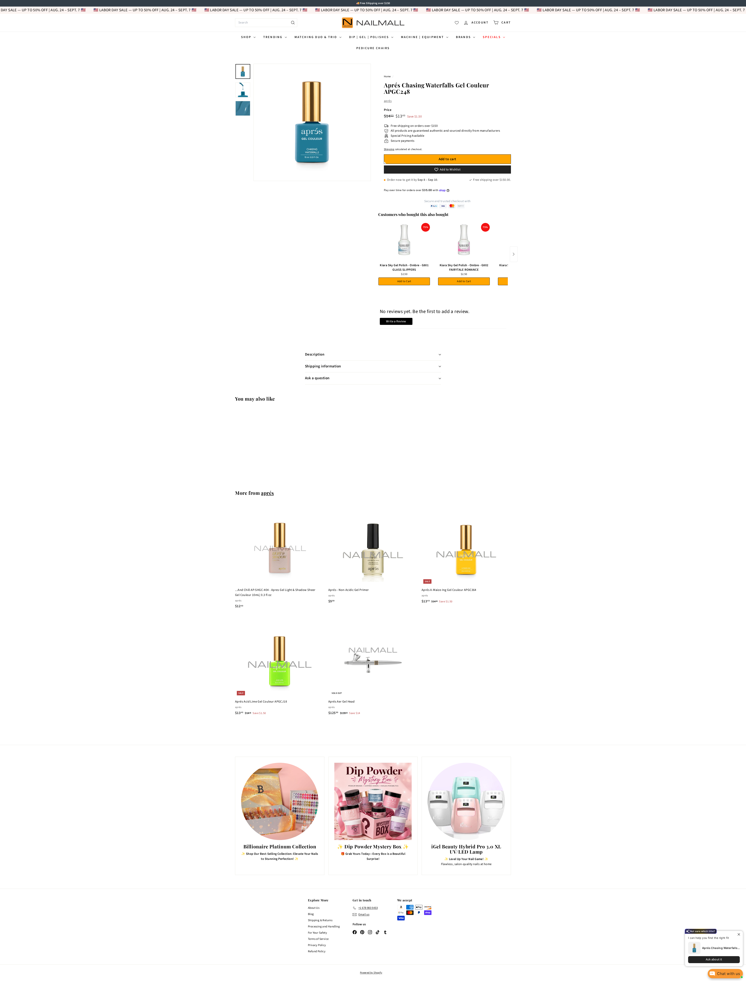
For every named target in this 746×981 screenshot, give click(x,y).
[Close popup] (736, 934)
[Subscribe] (358, 506)
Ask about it (711, 959)
